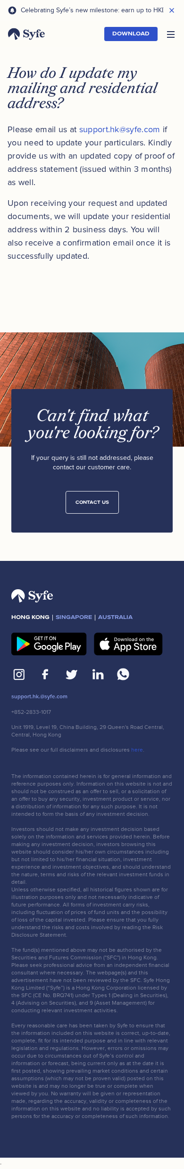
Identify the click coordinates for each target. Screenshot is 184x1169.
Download (131, 33)
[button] (170, 34)
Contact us (92, 502)
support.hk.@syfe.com (39, 696)
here (137, 749)
